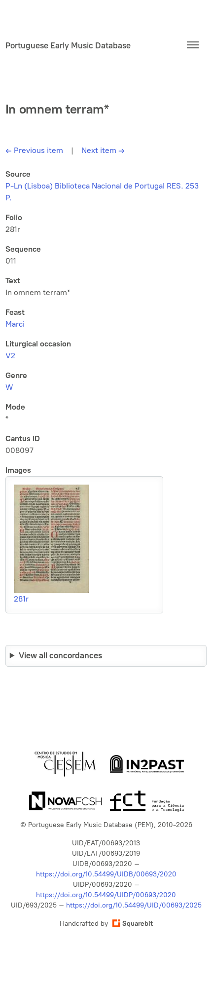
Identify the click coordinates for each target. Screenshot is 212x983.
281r (21, 599)
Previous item (34, 150)
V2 (10, 355)
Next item (103, 150)
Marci (15, 324)
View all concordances (60, 655)
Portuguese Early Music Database (68, 45)
